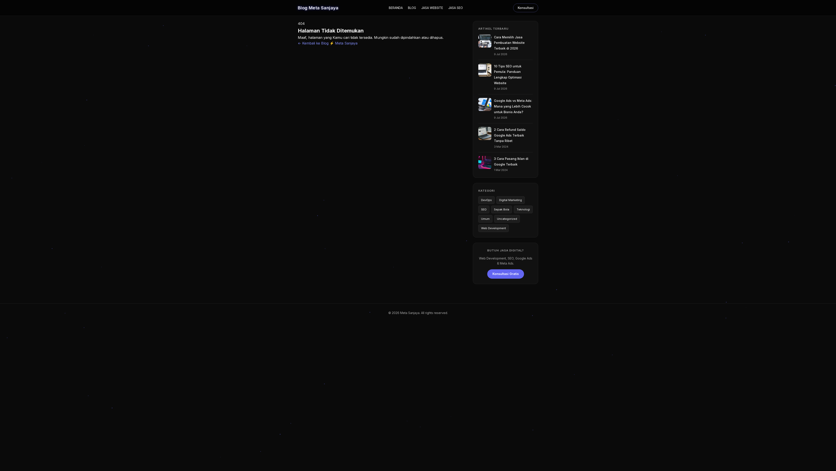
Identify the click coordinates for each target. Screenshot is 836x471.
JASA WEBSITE (432, 8)
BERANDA (396, 8)
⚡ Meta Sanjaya (343, 43)
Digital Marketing (510, 200)
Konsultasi (526, 8)
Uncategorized (507, 218)
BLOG (412, 8)
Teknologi (523, 209)
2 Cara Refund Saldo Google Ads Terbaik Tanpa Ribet (510, 135)
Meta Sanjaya (410, 313)
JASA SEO (455, 8)
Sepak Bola (501, 209)
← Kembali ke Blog (314, 43)
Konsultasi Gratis (505, 274)
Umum (485, 218)
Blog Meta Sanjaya (318, 7)
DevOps (486, 200)
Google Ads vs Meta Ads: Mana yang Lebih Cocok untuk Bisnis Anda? (513, 106)
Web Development (493, 228)
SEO (484, 209)
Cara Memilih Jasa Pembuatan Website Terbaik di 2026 (509, 42)
